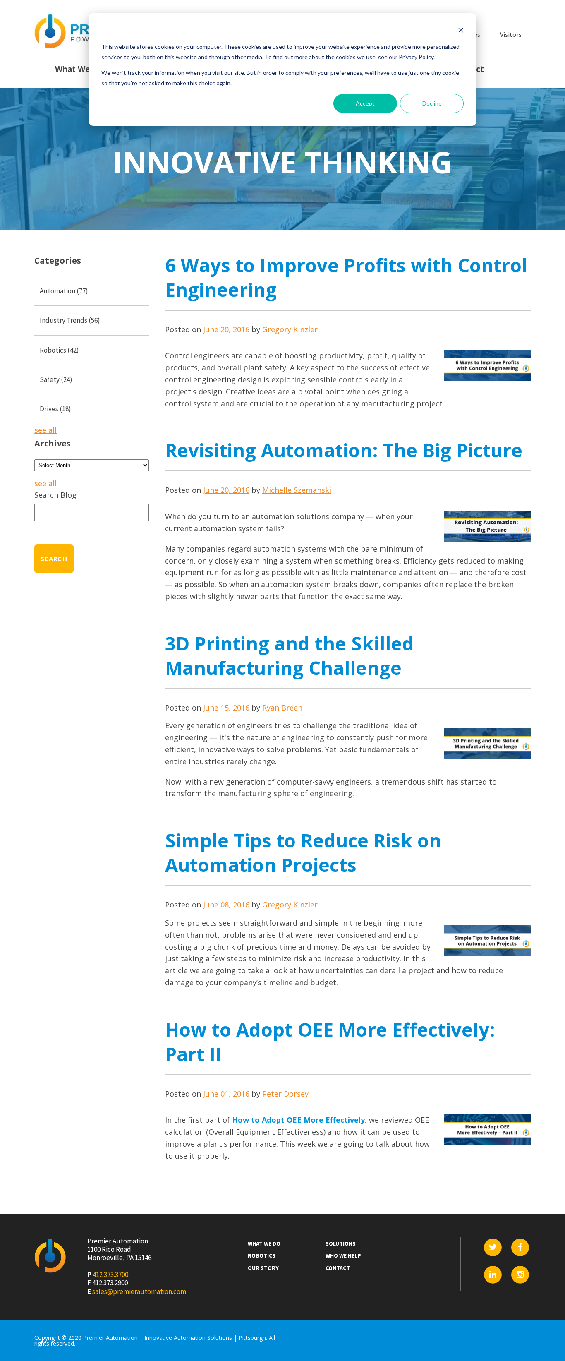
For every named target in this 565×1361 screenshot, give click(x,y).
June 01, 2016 (226, 1094)
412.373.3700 (110, 1274)
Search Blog (55, 495)
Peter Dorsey (285, 1094)
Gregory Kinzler (290, 329)
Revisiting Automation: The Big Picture (343, 450)
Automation (64, 290)
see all (45, 430)
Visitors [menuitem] (511, 34)
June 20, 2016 (226, 329)
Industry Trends (70, 320)
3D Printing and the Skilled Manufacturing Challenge (289, 655)
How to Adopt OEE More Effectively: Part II (330, 1041)
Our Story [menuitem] (263, 1268)
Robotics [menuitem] (261, 1255)
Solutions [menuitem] (341, 1243)
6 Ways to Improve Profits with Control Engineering (346, 277)
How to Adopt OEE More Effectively (298, 1120)
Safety (56, 379)
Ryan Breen (282, 708)
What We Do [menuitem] (79, 69)
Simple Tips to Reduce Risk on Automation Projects (303, 852)
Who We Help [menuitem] (343, 1255)
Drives (55, 408)
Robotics (59, 350)
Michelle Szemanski (296, 490)
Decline (432, 103)
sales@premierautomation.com (139, 1291)
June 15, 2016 (226, 708)
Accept (365, 103)
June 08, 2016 (226, 905)
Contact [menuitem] (338, 1268)
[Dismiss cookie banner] (461, 31)
